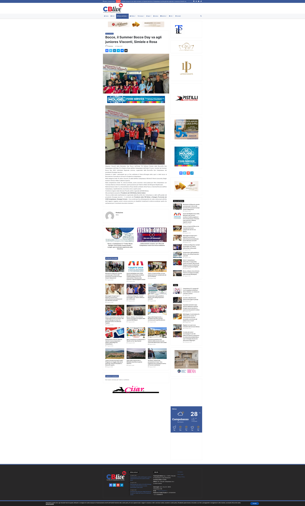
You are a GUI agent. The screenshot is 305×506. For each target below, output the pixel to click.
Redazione (110, 46)
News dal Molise (122, 16)
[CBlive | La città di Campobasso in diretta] (113, 8)
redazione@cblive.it (162, 490)
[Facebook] (106, 50)
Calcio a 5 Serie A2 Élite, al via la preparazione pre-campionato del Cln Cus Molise (157, 275)
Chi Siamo (180, 472)
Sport (148, 16)
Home (106, 16)
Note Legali (180, 474)
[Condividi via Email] (126, 50)
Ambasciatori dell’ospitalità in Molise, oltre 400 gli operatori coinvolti (156, 297)
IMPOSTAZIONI (50, 504)
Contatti (178, 16)
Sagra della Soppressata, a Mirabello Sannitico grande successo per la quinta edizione (156, 318)
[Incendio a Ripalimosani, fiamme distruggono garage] (177, 300)
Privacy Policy (181, 476)
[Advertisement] (169, 8)
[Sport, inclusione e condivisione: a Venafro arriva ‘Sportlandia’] (136, 332)
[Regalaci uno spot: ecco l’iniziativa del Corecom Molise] (177, 327)
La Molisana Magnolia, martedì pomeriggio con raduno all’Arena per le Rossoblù (135, 297)
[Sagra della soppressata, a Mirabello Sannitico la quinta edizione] (136, 353)
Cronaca (141, 16)
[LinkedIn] (114, 50)
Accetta (255, 503)
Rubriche (163, 16)
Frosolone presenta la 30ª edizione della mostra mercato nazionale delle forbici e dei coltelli (157, 341)
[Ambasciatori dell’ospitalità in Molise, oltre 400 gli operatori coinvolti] (157, 289)
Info (171, 16)
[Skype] (118, 50)
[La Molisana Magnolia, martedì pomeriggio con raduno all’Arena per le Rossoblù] (136, 289)
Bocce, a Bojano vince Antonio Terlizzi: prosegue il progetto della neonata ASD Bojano (136, 318)
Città (113, 16)
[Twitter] (110, 50)
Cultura (156, 16)
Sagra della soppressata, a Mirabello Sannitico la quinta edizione (134, 362)
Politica (133, 16)
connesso (114, 379)
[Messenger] (122, 50)
